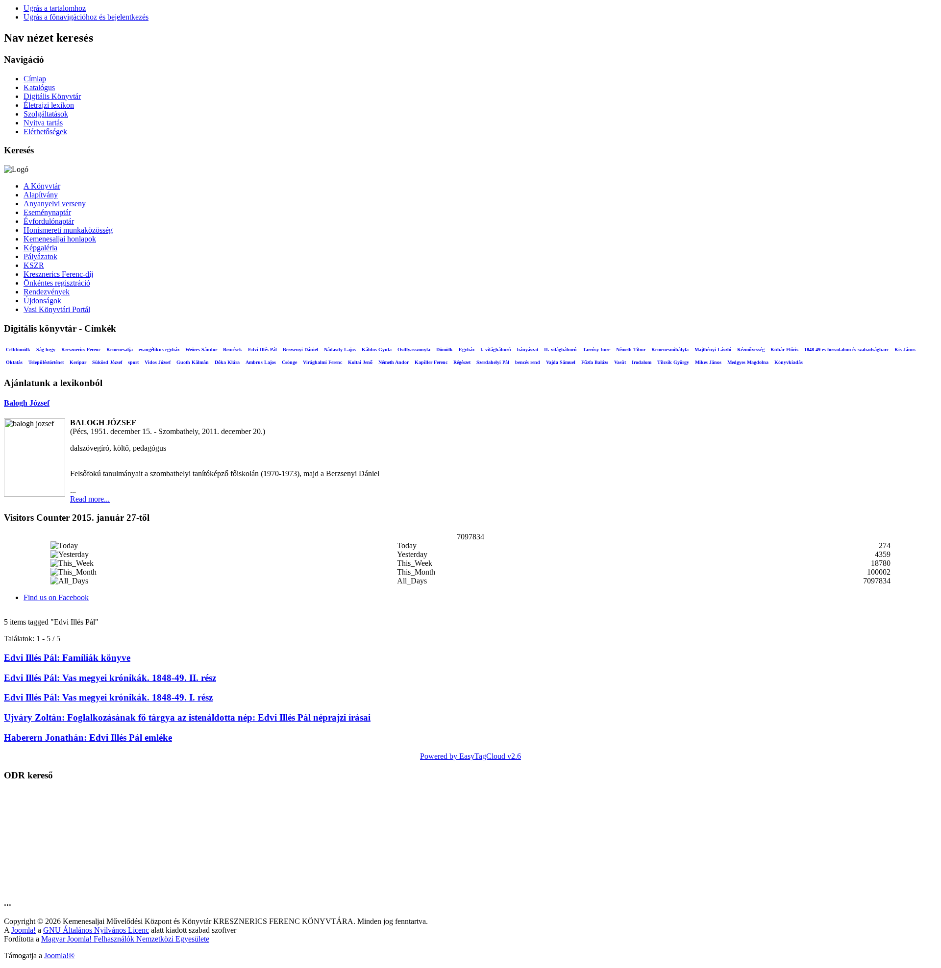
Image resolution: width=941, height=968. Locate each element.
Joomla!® (59, 955)
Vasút (620, 362)
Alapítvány (41, 195)
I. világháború (495, 349)
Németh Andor (393, 362)
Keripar (78, 362)
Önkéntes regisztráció (57, 283)
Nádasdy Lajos (340, 349)
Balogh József (27, 403)
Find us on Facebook (56, 597)
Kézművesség (751, 349)
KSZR (34, 265)
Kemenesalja (119, 349)
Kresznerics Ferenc (80, 349)
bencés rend (527, 362)
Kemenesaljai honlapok (60, 239)
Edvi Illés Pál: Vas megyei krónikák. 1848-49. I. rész (108, 697)
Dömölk (444, 349)
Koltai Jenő (360, 362)
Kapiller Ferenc (431, 362)
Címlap (35, 78)
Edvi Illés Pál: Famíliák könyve (67, 658)
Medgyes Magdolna (747, 362)
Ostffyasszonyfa (413, 349)
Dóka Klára (227, 362)
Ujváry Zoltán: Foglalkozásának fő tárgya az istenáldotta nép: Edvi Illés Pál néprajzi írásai (187, 717)
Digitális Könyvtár (52, 96)
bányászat (527, 349)
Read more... (90, 499)
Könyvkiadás (788, 362)
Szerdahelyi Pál (492, 362)
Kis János (905, 349)
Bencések (232, 349)
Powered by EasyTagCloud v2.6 (470, 756)
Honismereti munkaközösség (68, 230)
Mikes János (708, 362)
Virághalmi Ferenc (322, 362)
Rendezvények (47, 292)
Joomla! (23, 930)
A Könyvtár (42, 186)
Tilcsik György (673, 362)
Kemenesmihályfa (670, 349)
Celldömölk (18, 349)
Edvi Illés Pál (262, 349)
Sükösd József (107, 362)
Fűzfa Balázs (594, 362)
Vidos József (158, 362)
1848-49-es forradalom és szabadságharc (846, 349)
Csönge (289, 362)
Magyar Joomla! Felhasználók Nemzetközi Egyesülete (125, 939)
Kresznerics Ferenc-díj (58, 274)
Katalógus (39, 87)
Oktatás (14, 362)
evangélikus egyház (159, 349)
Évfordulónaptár (49, 221)
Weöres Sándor (201, 349)
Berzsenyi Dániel (300, 349)
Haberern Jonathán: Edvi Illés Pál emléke (88, 737)
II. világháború (560, 349)
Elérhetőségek (45, 131)
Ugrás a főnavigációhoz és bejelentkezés (86, 17)
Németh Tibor (630, 349)
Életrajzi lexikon (49, 105)
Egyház (466, 349)
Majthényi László (712, 349)
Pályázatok (40, 256)
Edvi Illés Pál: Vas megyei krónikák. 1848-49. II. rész (110, 678)
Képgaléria (40, 247)
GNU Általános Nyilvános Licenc (96, 930)
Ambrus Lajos (261, 362)
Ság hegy (45, 349)
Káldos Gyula (377, 349)
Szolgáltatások (46, 114)
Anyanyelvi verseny (55, 203)
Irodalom (641, 362)
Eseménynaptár (47, 212)
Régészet (461, 362)
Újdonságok (42, 300)
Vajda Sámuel (560, 362)
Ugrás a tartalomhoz (55, 8)
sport (133, 362)
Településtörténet (46, 362)
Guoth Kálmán (192, 362)
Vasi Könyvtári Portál (57, 309)
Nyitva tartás (43, 123)
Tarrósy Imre (596, 349)
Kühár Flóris (784, 349)
